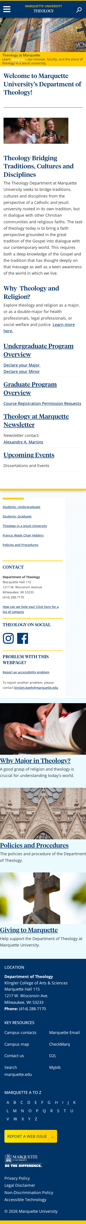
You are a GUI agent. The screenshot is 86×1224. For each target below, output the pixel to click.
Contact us (14, 1041)
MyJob (55, 1053)
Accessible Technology (25, 1185)
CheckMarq (59, 1030)
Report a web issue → (30, 1122)
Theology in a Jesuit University (25, 512)
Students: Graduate (17, 502)
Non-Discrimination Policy (28, 1178)
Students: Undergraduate (21, 493)
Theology (44, 11)
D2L (52, 1041)
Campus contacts (20, 1018)
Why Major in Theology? (35, 747)
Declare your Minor (22, 357)
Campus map (16, 1030)
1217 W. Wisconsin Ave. (26, 981)
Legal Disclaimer (19, 1171)
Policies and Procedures (20, 531)
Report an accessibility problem (26, 658)
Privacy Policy (17, 1164)
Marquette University (43, 6)
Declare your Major (22, 351)
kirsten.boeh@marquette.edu (36, 673)
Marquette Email (64, 1018)
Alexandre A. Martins (23, 427)
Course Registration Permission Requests (42, 389)
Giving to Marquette (29, 916)
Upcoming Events (29, 441)
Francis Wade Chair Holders (23, 521)
